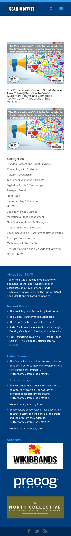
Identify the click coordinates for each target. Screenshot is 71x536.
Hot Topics (13, 206)
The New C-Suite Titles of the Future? (31, 322)
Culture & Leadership (19, 174)
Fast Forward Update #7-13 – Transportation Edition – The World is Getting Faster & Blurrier (35, 340)
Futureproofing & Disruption (23, 201)
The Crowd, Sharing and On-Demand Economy (34, 248)
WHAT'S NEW (15, 254)
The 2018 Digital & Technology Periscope (33, 311)
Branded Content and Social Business (29, 164)
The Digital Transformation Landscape (31, 316)
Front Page (13, 195)
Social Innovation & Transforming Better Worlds (35, 233)
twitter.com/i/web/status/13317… (29, 374)
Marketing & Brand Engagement (25, 217)
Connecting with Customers (23, 169)
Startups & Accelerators (21, 238)
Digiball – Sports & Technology (25, 185)
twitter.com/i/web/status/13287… (29, 422)
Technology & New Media (22, 243)
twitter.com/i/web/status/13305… (29, 398)
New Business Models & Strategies (27, 222)
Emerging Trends (17, 190)
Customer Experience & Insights (25, 180)
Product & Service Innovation (24, 227)
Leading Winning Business (22, 211)
